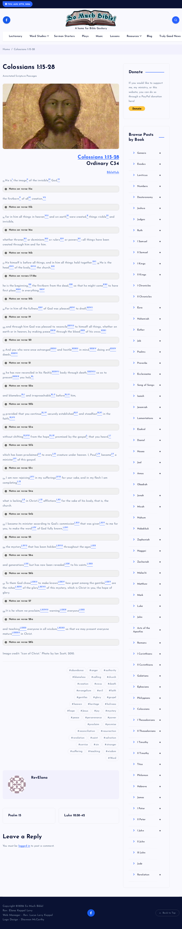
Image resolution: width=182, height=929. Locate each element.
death (112, 684)
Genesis (149, 153)
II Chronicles (144, 296)
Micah (149, 506)
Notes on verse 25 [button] (20, 537)
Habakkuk (149, 528)
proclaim (94, 724)
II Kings (149, 274)
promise (111, 724)
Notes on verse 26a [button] (21, 555)
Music (99, 36)
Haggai (149, 551)
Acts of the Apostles (147, 630)
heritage (94, 704)
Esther (149, 330)
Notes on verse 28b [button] (21, 642)
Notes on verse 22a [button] (21, 386)
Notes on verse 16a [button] (21, 230)
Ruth (149, 230)
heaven (78, 704)
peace (76, 717)
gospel (112, 697)
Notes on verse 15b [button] (20, 207)
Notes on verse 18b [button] (21, 299)
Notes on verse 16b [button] (21, 253)
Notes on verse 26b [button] (21, 573)
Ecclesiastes (149, 374)
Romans (149, 643)
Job (149, 341)
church (112, 677)
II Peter (149, 819)
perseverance (94, 717)
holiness (111, 704)
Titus (149, 764)
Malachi (149, 573)
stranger (111, 744)
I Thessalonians (149, 720)
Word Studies (38, 36)
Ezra (149, 307)
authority (111, 670)
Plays (85, 36)
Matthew (149, 584)
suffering (77, 751)
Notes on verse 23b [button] (21, 445)
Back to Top (169, 913)
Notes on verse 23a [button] (21, 427)
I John (149, 830)
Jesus (85, 711)
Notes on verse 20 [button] (20, 340)
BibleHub (113, 172)
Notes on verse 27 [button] (20, 601)
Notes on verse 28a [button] (21, 619)
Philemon (149, 775)
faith (113, 690)
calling (97, 677)
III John (141, 852)
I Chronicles (144, 285)
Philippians (149, 698)
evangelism (84, 690)
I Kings (149, 263)
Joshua (149, 208)
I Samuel (149, 241)
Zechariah (149, 562)
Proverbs (149, 363)
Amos (149, 473)
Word (113, 758)
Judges (149, 219)
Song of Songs (149, 385)
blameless (79, 677)
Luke (149, 606)
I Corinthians (149, 654)
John (149, 617)
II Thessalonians (149, 731)
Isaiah (149, 396)
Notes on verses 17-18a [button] (22, 276)
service (84, 744)
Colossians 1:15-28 (24, 49)
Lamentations (149, 418)
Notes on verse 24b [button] (21, 514)
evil (101, 690)
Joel (149, 462)
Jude (139, 863)
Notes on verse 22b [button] (21, 404)
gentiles (82, 697)
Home (6, 49)
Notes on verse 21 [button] (20, 363)
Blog (149, 36)
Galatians (149, 676)
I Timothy (149, 742)
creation (83, 684)
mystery (111, 711)
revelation (78, 738)
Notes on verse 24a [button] (21, 491)
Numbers (149, 186)
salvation (111, 738)
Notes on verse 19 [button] (20, 317)
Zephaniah (149, 539)
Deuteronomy (149, 197)
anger (94, 670)
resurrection (109, 731)
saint (95, 738)
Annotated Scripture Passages (20, 76)
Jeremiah (149, 407)
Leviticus (149, 175)
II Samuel (149, 252)
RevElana (39, 778)
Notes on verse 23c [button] (21, 468)
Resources (133, 36)
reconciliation (87, 731)
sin (97, 744)
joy (97, 711)
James (149, 797)
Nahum (141, 517)
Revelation (149, 874)
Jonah (149, 495)
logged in (24, 846)
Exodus (149, 164)
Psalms (149, 352)
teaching (95, 751)
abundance (77, 670)
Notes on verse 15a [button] (20, 189)
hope (72, 711)
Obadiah (142, 484)
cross (99, 684)
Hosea (149, 451)
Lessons (114, 36)
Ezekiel (149, 429)
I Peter (149, 808)
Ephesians (149, 687)
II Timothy (149, 753)
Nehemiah (149, 319)
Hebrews (149, 786)
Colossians (149, 709)
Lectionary (15, 36)
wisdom (112, 751)
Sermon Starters (64, 36)
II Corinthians (149, 665)
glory (98, 697)
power (112, 717)
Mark (149, 595)
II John (141, 841)
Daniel (149, 440)
